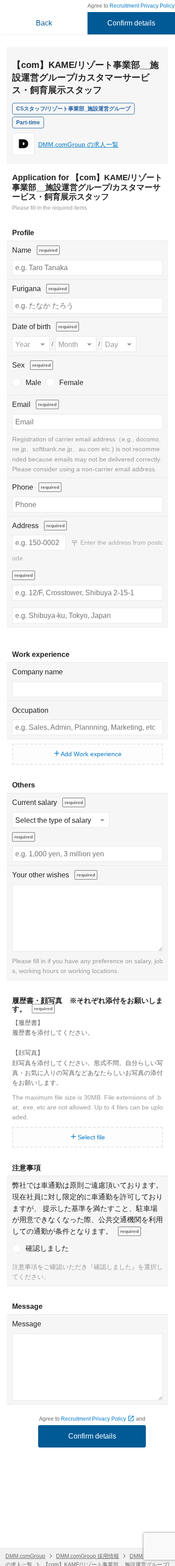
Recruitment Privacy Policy (94, 1419)
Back (44, 23)
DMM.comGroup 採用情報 (87, 1556)
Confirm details (131, 23)
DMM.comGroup (25, 1556)
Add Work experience (90, 754)
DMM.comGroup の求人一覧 (78, 144)
